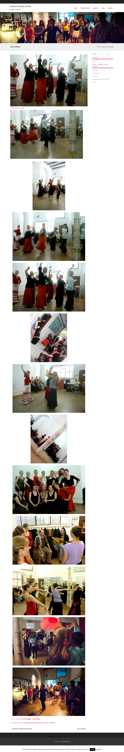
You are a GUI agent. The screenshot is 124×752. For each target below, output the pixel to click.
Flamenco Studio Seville (20, 6)
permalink (52, 723)
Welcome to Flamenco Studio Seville (21, 729)
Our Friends (95, 70)
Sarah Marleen (36, 719)
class (22, 723)
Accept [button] (92, 749)
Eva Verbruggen (27, 719)
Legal (103, 8)
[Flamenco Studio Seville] (62, 42)
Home (75, 8)
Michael (22, 108)
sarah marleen (39, 723)
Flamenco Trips (85, 8)
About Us (95, 8)
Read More (98, 749)
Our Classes (95, 76)
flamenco (33, 723)
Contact (110, 8)
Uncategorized (103, 47)
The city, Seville (82, 729)
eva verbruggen (27, 723)
